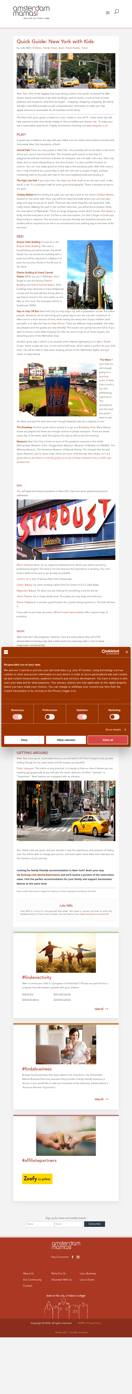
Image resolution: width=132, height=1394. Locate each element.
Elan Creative (81, 1332)
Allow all (108, 739)
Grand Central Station (43, 285)
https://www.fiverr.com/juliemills (94, 914)
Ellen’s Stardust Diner (28, 565)
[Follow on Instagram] (78, 1257)
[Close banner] (127, 652)
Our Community (32, 1280)
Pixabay (54, 891)
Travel (84, 48)
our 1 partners (23, 670)
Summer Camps (62, 999)
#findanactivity (37, 977)
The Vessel (107, 211)
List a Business (88, 1273)
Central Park (48, 154)
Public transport (25, 768)
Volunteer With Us (61, 1280)
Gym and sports (62, 994)
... (51, 1332)
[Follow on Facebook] (72, 1257)
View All (99, 1009)
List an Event (87, 1280)
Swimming (27, 994)
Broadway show (87, 427)
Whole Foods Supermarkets (69, 612)
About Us (28, 1273)
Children (37, 48)
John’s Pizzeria (24, 596)
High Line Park (68, 180)
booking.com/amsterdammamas (40, 874)
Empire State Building (28, 246)
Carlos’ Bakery (24, 585)
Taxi (19, 850)
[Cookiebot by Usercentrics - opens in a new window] (104, 652)
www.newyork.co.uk (97, 126)
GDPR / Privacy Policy (89, 1323)
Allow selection (66, 739)
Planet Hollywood (26, 602)
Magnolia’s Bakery (26, 591)
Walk (19, 758)
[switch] (50, 717)
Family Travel (50, 48)
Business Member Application (39, 1087)
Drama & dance (30, 999)
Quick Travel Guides (69, 48)
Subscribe (95, 1224)
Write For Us (58, 1273)
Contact (27, 1286)
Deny (24, 739)
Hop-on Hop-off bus (53, 323)
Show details (113, 729)
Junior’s (21, 579)
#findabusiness (37, 1069)
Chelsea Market (105, 195)
